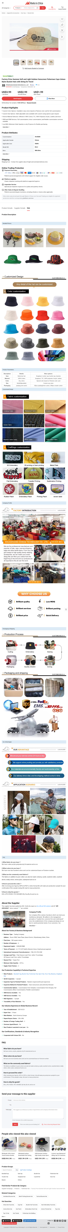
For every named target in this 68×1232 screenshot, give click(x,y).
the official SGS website (44, 906)
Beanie (3, 1180)
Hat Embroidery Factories (48, 1205)
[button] (3, 3)
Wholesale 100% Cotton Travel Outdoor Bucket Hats (8, 1155)
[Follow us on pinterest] (65, 1220)
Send (15, 1124)
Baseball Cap (17, 974)
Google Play (17, 1220)
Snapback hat (22, 1177)
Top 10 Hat (6, 1213)
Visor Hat (47, 974)
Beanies (53, 974)
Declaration (52, 1227)
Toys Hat (57, 1209)
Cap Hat (20, 1205)
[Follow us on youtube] (62, 1220)
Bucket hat (37, 1173)
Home (3, 13)
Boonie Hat (31, 13)
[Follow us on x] (57, 1220)
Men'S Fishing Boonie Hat (26, 1196)
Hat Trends (16, 1213)
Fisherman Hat (33, 974)
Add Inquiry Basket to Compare (34, 68)
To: (11, 1105)
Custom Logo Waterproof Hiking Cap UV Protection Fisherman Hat (58, 1155)
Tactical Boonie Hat (41, 1196)
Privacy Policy (61, 1227)
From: (10, 1100)
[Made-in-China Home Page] (34, 3)
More (3, 1216)
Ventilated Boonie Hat (9, 1196)
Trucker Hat (5, 1177)
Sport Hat (41, 974)
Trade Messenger (29, 1220)
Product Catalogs (27, 1170)
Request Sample (31, 102)
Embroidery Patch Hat (31, 1209)
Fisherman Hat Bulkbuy (29, 1213)
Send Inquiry (17, 98)
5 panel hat (37, 1177)
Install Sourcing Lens (10, 1223)
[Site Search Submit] (43, 8)
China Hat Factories (8, 1205)
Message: (9, 1109)
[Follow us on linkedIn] (48, 1223)
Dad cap (20, 1173)
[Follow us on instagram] (60, 1220)
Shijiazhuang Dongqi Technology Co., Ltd (17, 85)
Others (20, 1180)
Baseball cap (5, 1173)
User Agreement (43, 1227)
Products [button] (17, 8)
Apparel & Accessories (13, 13)
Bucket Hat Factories (32, 1205)
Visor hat (52, 1177)
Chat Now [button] (52, 98)
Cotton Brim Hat (7, 1209)
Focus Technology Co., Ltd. (21, 1227)
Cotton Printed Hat (46, 1209)
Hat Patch (18, 1209)
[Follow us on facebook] (55, 1220)
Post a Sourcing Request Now (51, 1124)
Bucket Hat (25, 974)
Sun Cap (23, 13)
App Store (6, 1220)
